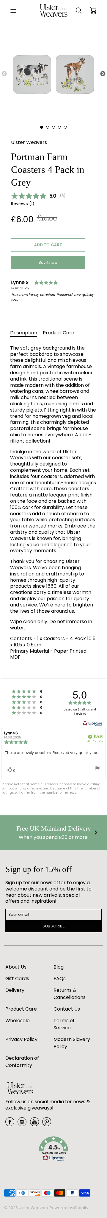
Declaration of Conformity (22, 1062)
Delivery (14, 990)
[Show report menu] (97, 769)
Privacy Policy (21, 1039)
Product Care (58, 332)
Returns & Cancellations (70, 994)
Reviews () (22, 204)
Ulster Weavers (29, 142)
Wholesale (17, 1020)
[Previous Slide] (4, 74)
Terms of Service (64, 1024)
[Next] (95, 832)
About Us (15, 966)
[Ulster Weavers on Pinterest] (46, 1124)
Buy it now (48, 262)
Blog (59, 966)
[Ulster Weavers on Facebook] (9, 1124)
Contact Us (67, 1009)
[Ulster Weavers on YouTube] (34, 1124)
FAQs (60, 978)
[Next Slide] (103, 74)
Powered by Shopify (69, 1207)
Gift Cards (17, 978)
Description (23, 332)
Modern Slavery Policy (72, 1043)
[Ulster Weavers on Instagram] (22, 1124)
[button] (48, 245)
